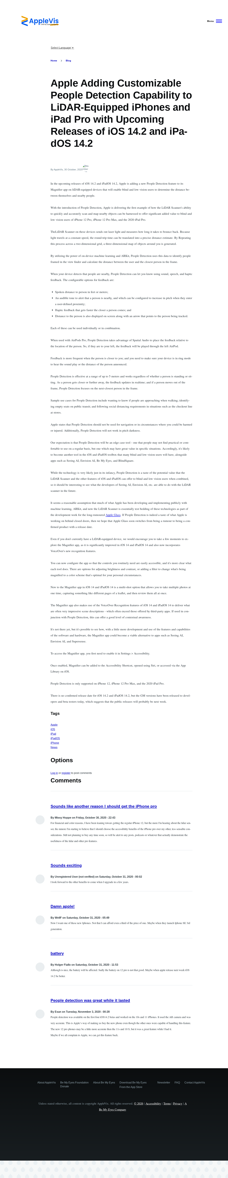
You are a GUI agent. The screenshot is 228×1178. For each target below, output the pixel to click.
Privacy (177, 1103)
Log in (54, 773)
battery (57, 953)
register (66, 773)
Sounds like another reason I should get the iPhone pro (104, 806)
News (54, 747)
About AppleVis (46, 1082)
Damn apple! (63, 906)
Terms (167, 1103)
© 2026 (138, 1103)
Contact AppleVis (194, 1082)
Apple (54, 724)
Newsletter (163, 1082)
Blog (68, 60)
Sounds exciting (66, 865)
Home (54, 60)
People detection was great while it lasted (90, 1000)
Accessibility (153, 1103)
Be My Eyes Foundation (74, 1082)
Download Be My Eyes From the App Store (133, 1084)
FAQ (177, 1082)
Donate (64, 1086)
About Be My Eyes (104, 1082)
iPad (53, 733)
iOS (53, 729)
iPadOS (55, 738)
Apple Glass (113, 515)
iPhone (55, 742)
